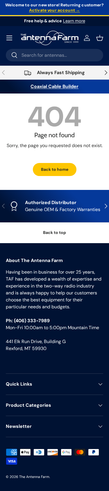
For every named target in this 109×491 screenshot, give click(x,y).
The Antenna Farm (34, 476)
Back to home (54, 169)
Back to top (54, 232)
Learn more (74, 20)
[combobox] (54, 55)
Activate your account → (54, 10)
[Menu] (9, 38)
